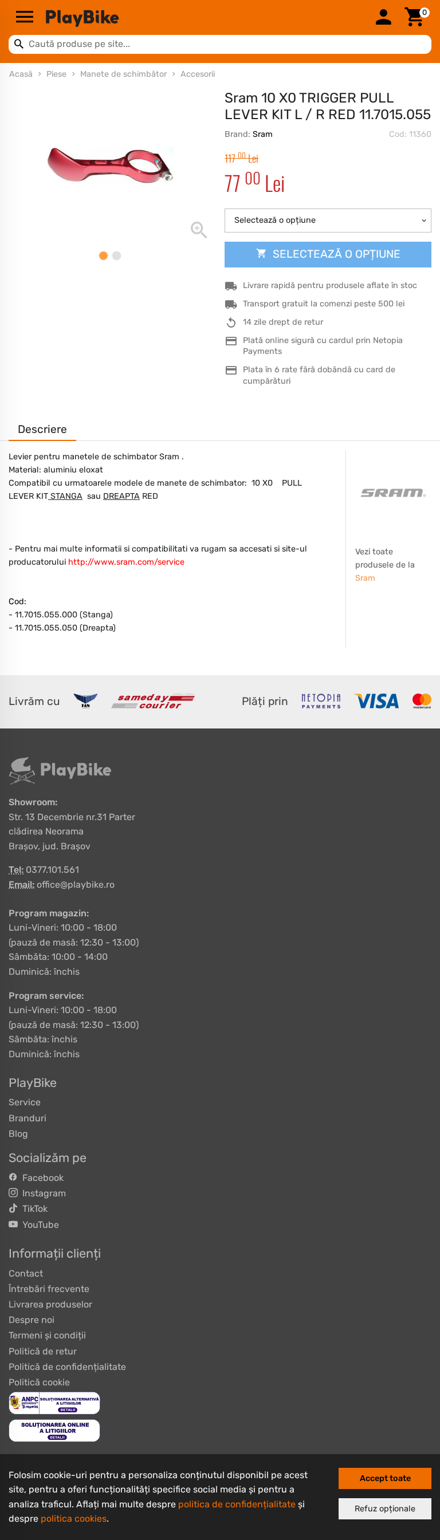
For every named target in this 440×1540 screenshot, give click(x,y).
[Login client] (383, 18)
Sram (263, 134)
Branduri (27, 1118)
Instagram (42, 1193)
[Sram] (393, 493)
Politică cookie (39, 1382)
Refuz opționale (385, 1509)
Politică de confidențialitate (67, 1366)
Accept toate (385, 1478)
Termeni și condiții (47, 1335)
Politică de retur (43, 1351)
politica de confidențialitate (237, 1504)
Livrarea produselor (50, 1304)
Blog (18, 1133)
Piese (56, 74)
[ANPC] (54, 1402)
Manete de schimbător (123, 74)
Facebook (41, 1177)
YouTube (38, 1224)
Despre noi (31, 1319)
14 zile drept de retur (283, 322)
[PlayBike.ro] (204, 17)
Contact (26, 1273)
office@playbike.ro (76, 884)
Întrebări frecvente (49, 1288)
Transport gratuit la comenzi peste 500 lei (323, 304)
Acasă (21, 74)
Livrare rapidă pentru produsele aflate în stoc (330, 285)
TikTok (33, 1208)
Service (25, 1102)
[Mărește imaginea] (110, 166)
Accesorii (197, 74)
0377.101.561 (52, 869)
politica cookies (74, 1518)
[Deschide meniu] (25, 18)
